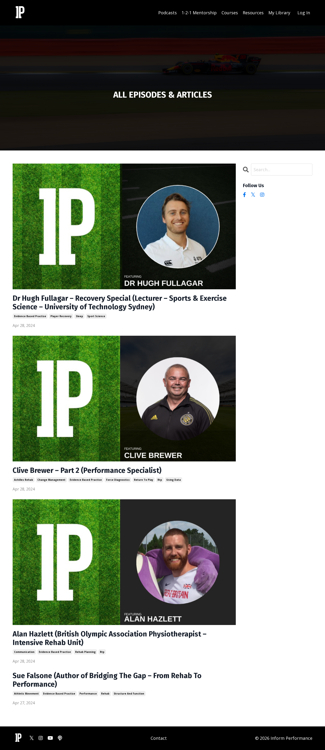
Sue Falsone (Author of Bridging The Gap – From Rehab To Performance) (107, 680)
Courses (230, 12)
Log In (303, 12)
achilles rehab (23, 479)
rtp (160, 479)
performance (88, 693)
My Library (279, 12)
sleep (79, 316)
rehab (105, 693)
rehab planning (85, 652)
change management (51, 479)
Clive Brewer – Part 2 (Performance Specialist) (87, 470)
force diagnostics (118, 479)
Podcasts (167, 12)
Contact (159, 738)
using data (173, 479)
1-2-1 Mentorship (199, 12)
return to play (143, 479)
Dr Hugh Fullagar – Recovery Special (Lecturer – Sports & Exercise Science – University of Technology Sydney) (120, 302)
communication (24, 652)
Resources (253, 12)
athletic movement (26, 693)
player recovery (61, 316)
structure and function (129, 693)
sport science (96, 316)
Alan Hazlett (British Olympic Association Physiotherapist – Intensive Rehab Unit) (110, 638)
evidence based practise (30, 316)
